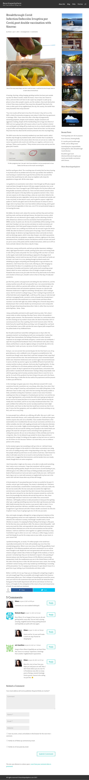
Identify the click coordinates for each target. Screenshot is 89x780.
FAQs (73, 4)
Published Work (72, 37)
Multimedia (72, 87)
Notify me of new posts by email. (18, 747)
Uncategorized (25, 32)
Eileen (10, 32)
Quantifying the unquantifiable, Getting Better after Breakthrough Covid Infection (72, 149)
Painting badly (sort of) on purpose (72, 136)
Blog (68, 4)
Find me (80, 4)
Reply (51, 603)
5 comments (34, 32)
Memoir (72, 49)
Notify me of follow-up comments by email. (21, 741)
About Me (62, 4)
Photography (72, 62)
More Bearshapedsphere (70, 167)
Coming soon (72, 112)
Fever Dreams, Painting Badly (70, 138)
